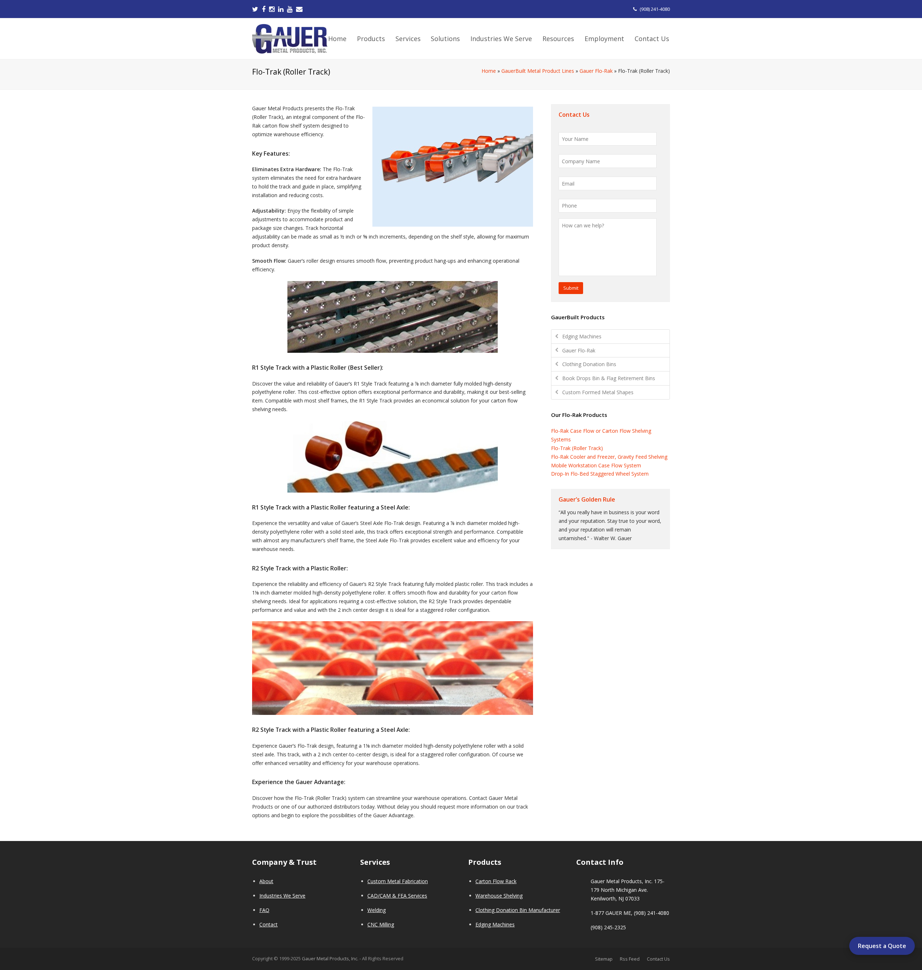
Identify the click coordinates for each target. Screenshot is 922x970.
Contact (268, 924)
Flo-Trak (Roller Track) (577, 448)
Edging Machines (581, 336)
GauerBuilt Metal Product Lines (537, 70)
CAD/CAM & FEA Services (397, 895)
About (266, 881)
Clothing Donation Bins (589, 364)
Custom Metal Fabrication (397, 881)
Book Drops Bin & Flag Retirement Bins (608, 378)
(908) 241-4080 (655, 9)
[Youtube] (289, 9)
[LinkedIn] (280, 9)
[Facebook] (263, 9)
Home (489, 70)
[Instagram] (271, 9)
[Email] (299, 9)
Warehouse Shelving (499, 895)
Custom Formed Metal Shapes (598, 392)
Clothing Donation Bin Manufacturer (517, 910)
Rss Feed (630, 959)
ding (381, 910)
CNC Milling (380, 924)
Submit (570, 288)
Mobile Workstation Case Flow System (596, 465)
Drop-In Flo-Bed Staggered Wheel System (600, 473)
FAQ (264, 910)
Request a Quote (882, 946)
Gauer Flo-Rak (596, 70)
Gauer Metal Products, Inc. (330, 958)
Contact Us (658, 959)
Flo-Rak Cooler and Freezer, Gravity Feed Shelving (609, 456)
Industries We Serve (282, 895)
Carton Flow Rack (495, 881)
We (371, 910)
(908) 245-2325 (608, 927)
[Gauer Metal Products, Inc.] (290, 38)
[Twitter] (255, 9)
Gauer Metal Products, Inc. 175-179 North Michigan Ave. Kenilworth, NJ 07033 (627, 890)
